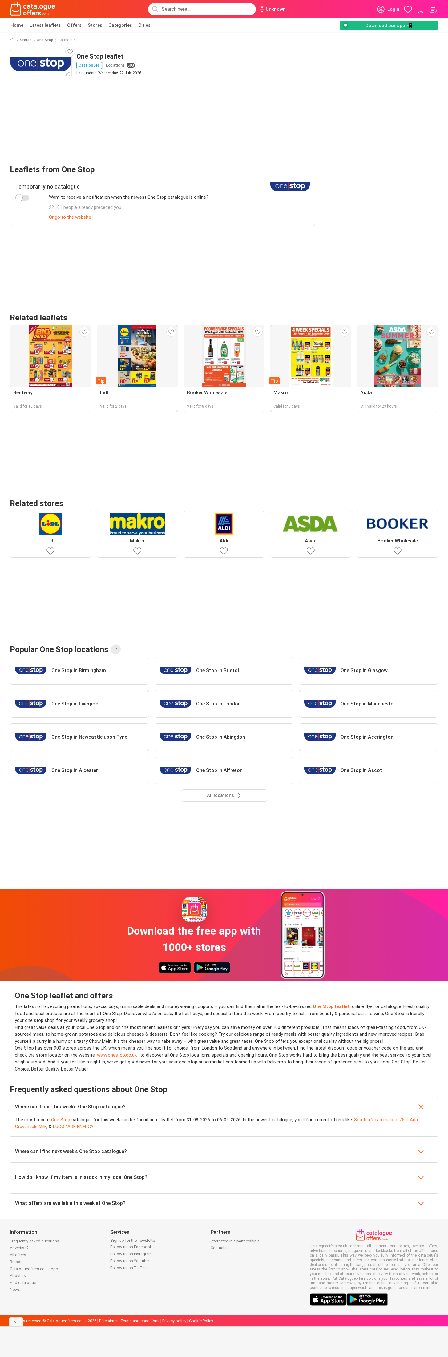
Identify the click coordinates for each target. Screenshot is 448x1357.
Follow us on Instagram (131, 1254)
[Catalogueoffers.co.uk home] (32, 9)
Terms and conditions (139, 1320)
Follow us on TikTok (128, 1268)
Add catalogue (23, 1282)
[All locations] (116, 649)
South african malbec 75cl (381, 1120)
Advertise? (19, 1247)
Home (16, 25)
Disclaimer (108, 1320)
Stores (95, 25)
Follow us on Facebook (131, 1247)
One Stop (45, 40)
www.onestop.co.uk (117, 1055)
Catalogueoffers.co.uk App (34, 1268)
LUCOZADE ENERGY (73, 1126)
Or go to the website (70, 217)
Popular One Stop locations (59, 649)
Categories (120, 25)
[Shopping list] (433, 9)
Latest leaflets (45, 25)
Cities (144, 25)
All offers (18, 1255)
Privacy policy (174, 1320)
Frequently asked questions (34, 1241)
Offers (74, 25)
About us (18, 1275)
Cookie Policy (201, 1320)
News (15, 1289)
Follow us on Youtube (129, 1260)
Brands (16, 1261)
